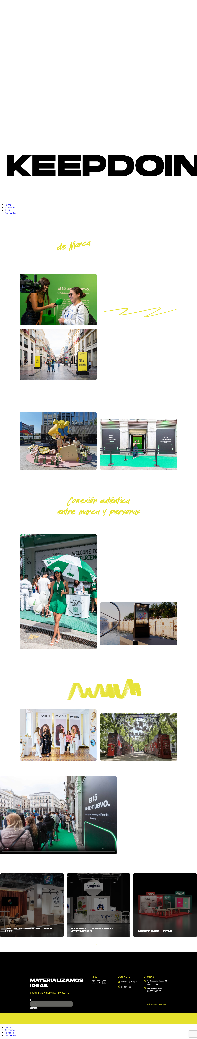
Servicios (10, 1030)
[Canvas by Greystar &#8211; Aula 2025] (32, 905)
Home (8, 1027)
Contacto (10, 1035)
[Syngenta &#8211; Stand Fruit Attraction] (98, 905)
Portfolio (9, 1032)
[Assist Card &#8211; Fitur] (165, 905)
